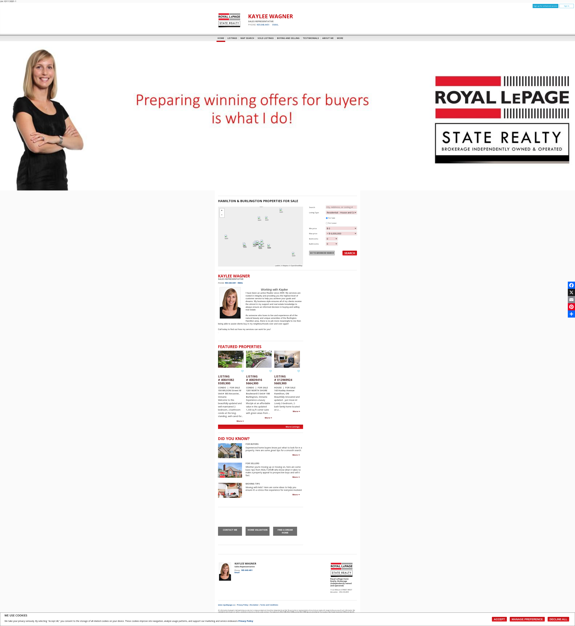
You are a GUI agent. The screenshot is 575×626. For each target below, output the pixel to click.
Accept (499, 619)
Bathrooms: (314, 244)
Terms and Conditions (269, 605)
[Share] (571, 314)
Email (275, 24)
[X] (571, 292)
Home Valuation (257, 529)
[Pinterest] (571, 306)
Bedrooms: (313, 239)
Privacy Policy (245, 621)
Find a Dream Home (285, 531)
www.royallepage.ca (226, 605)
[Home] (229, 26)
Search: (312, 207)
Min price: (313, 228)
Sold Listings (266, 38)
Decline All (558, 619)
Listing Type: (314, 212)
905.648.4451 (263, 24)
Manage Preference (527, 619)
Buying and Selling (288, 38)
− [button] (222, 215)
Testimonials (311, 38)
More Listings (292, 426)
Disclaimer (254, 605)
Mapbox (286, 265)
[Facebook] (571, 285)
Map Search (247, 38)
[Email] (571, 299)
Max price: (313, 233)
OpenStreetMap (296, 265)
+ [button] (222, 210)
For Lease (332, 223)
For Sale (331, 218)
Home (221, 38)
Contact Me (230, 529)
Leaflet (277, 265)
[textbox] (341, 207)
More (239, 421)
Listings (232, 38)
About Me (328, 38)
